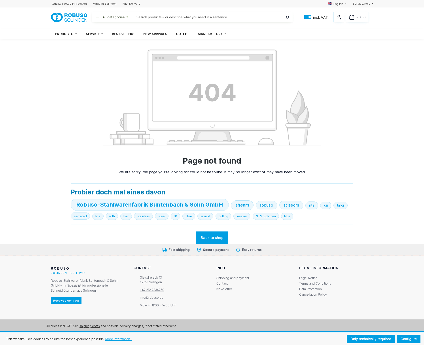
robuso (266, 205)
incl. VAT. (316, 17)
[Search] (287, 17)
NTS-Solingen (266, 216)
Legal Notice (308, 278)
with (112, 216)
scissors (291, 205)
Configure (409, 339)
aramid (205, 216)
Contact (222, 283)
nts (311, 205)
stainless (143, 216)
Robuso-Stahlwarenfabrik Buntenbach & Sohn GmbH (149, 204)
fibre (189, 216)
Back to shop (212, 237)
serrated (80, 216)
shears (242, 205)
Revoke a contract (66, 300)
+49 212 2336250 (152, 290)
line (97, 216)
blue (287, 216)
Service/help (362, 3)
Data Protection (310, 289)
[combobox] (212, 17)
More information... (118, 339)
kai (326, 205)
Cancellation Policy (313, 294)
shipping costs (90, 326)
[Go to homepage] (69, 17)
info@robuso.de (151, 297)
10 (175, 216)
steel (161, 216)
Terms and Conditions (315, 283)
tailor (340, 205)
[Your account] (338, 17)
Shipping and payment (232, 278)
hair (126, 216)
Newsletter (224, 289)
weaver (242, 216)
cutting (223, 216)
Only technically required (370, 339)
